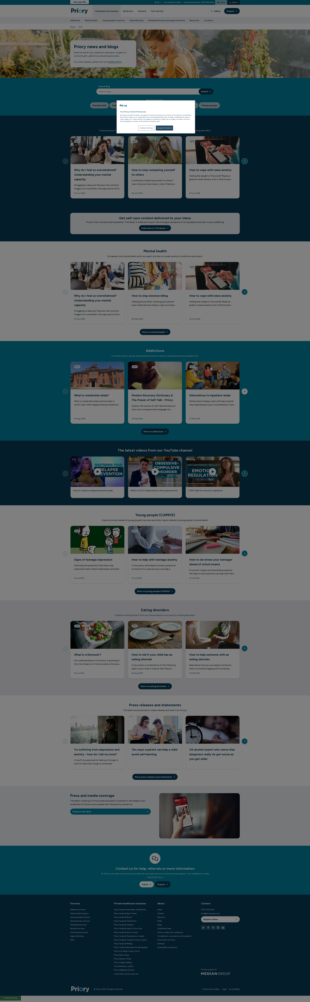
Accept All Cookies (164, 128)
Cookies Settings (146, 128)
